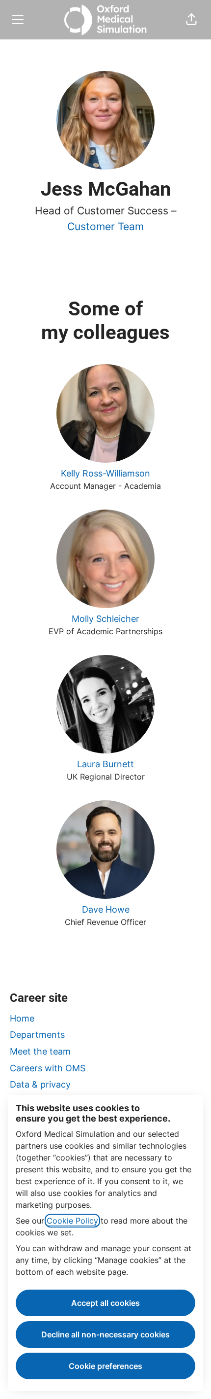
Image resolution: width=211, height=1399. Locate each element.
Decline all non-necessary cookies (105, 1334)
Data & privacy (40, 1084)
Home (22, 1018)
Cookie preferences (105, 1366)
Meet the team (40, 1051)
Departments (37, 1034)
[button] (191, 20)
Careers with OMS (47, 1068)
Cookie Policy (72, 1221)
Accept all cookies (105, 1303)
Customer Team (105, 226)
